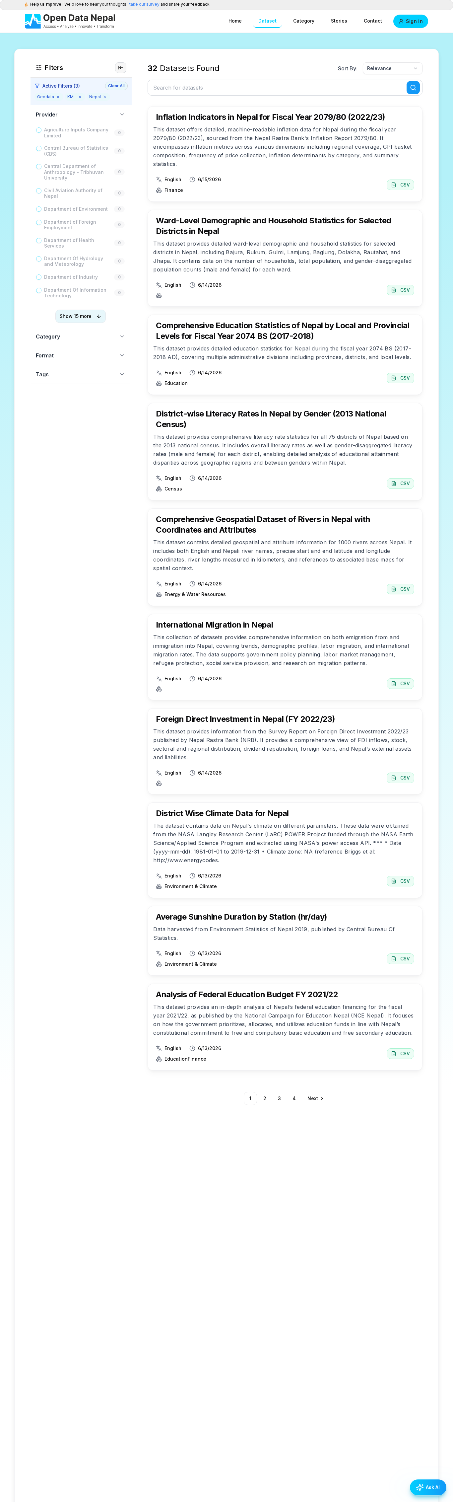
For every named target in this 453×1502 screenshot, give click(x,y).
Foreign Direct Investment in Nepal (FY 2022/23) (245, 719)
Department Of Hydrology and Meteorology (73, 261)
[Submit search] (413, 87)
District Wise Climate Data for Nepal (222, 813)
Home (235, 21)
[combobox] (392, 68)
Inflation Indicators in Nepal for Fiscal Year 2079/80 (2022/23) (270, 117)
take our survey (145, 4)
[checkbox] (38, 130)
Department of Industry (71, 277)
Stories (339, 21)
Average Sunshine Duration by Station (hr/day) (241, 917)
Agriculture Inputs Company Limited (76, 132)
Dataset (267, 21)
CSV (405, 185)
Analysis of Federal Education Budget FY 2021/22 (247, 994)
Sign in (414, 21)
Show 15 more (76, 316)
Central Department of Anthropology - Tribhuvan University (74, 172)
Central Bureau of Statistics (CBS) (76, 151)
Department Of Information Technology (75, 293)
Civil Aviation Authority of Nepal (73, 193)
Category (303, 21)
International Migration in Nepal (214, 625)
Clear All (116, 85)
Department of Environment (76, 209)
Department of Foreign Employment (70, 225)
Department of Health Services (69, 243)
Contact (373, 21)
